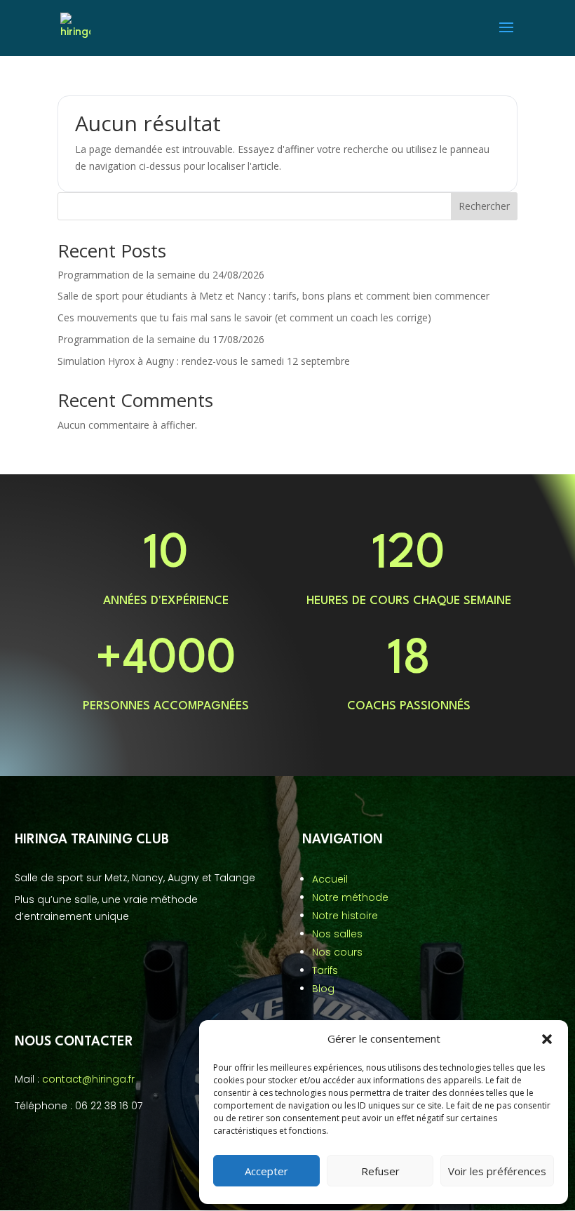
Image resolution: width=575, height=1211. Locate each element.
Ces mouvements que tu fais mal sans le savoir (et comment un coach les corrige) (244, 317)
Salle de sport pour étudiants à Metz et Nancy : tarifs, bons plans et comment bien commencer (273, 295)
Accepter (266, 1171)
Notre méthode (350, 897)
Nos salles (337, 934)
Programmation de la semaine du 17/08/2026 (161, 339)
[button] (547, 1039)
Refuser (380, 1171)
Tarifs (325, 970)
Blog (323, 989)
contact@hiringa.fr (88, 1079)
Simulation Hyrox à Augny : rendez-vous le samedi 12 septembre (204, 361)
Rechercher (484, 206)
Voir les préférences (497, 1171)
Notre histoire (345, 916)
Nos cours (337, 952)
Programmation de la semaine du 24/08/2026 (161, 274)
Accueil (330, 879)
